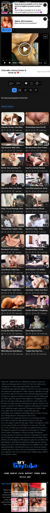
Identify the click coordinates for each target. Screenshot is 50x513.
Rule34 (17, 2)
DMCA (43, 473)
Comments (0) (30, 90)
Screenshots (19, 90)
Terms (37, 473)
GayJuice (28, 2)
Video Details (14, 90)
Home (6, 473)
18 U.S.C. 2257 (25, 477)
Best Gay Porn (7, 484)
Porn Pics (6, 2)
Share (25, 90)
